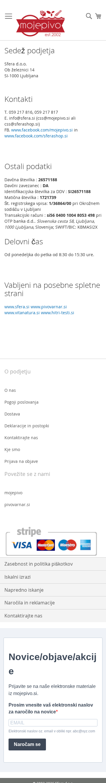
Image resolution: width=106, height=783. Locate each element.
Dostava (12, 414)
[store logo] (40, 23)
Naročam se (27, 744)
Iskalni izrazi (17, 577)
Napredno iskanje (24, 590)
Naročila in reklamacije (29, 602)
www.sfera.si (16, 306)
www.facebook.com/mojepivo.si (42, 130)
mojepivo (13, 492)
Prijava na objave (21, 461)
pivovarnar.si (17, 504)
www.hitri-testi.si (57, 312)
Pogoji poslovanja (21, 402)
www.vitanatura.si (22, 312)
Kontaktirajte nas (21, 437)
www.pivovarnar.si (49, 306)
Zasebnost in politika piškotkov (38, 564)
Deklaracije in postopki (26, 426)
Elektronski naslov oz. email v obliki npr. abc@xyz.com (52, 731)
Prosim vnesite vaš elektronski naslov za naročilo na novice (51, 708)
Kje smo (12, 449)
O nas (10, 390)
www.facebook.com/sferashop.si (36, 136)
